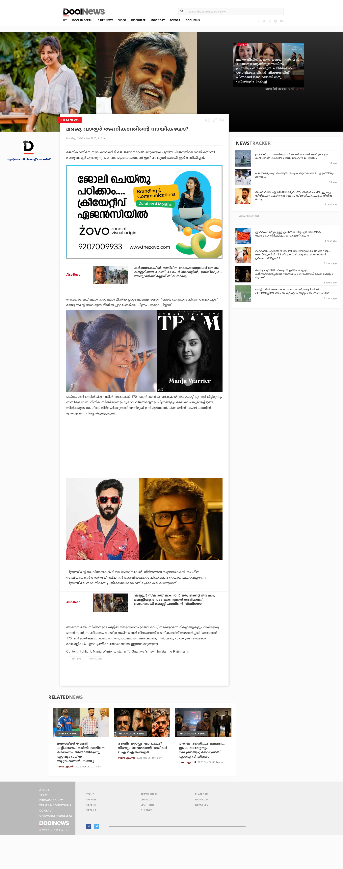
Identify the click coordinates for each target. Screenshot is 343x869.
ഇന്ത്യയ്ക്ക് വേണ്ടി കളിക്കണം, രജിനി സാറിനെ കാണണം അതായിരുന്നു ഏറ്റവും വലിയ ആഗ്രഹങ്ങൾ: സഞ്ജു (81, 752)
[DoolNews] (82, 12)
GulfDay (146, 810)
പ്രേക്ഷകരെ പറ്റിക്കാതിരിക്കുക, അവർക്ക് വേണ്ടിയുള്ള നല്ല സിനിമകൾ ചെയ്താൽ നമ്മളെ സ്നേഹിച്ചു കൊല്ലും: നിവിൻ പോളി (293, 196)
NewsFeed (201, 805)
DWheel (91, 799)
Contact (46, 810)
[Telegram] (275, 21)
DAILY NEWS (105, 20)
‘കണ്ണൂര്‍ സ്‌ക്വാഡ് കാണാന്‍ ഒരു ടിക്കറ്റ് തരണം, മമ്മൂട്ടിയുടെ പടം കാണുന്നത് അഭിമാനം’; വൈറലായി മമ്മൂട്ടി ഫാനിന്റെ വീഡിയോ (174, 600)
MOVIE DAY (158, 20)
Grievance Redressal (55, 816)
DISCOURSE (138, 20)
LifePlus (146, 799)
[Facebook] (258, 21)
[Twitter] (263, 21)
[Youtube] (281, 21)
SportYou (147, 805)
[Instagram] (269, 21)
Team (43, 795)
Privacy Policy (51, 800)
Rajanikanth (95, 658)
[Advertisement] (144, 212)
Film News (76, 658)
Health (91, 805)
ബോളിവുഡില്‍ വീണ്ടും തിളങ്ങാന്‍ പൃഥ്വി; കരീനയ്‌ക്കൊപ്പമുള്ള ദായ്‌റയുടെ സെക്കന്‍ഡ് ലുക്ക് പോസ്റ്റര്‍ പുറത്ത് (294, 274)
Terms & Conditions (55, 805)
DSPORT (175, 20)
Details (91, 810)
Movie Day (201, 799)
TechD (90, 794)
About (44, 790)
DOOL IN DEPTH (82, 20)
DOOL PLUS (192, 20)
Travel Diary (149, 794)
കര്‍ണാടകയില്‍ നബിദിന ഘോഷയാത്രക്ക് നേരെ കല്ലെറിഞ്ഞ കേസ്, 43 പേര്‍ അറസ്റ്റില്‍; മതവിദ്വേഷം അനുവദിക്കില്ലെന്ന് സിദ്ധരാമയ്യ (178, 272)
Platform (201, 794)
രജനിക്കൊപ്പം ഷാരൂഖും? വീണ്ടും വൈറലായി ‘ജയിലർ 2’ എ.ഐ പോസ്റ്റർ (142, 748)
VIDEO (122, 20)
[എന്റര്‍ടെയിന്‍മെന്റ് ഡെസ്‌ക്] (29, 147)
